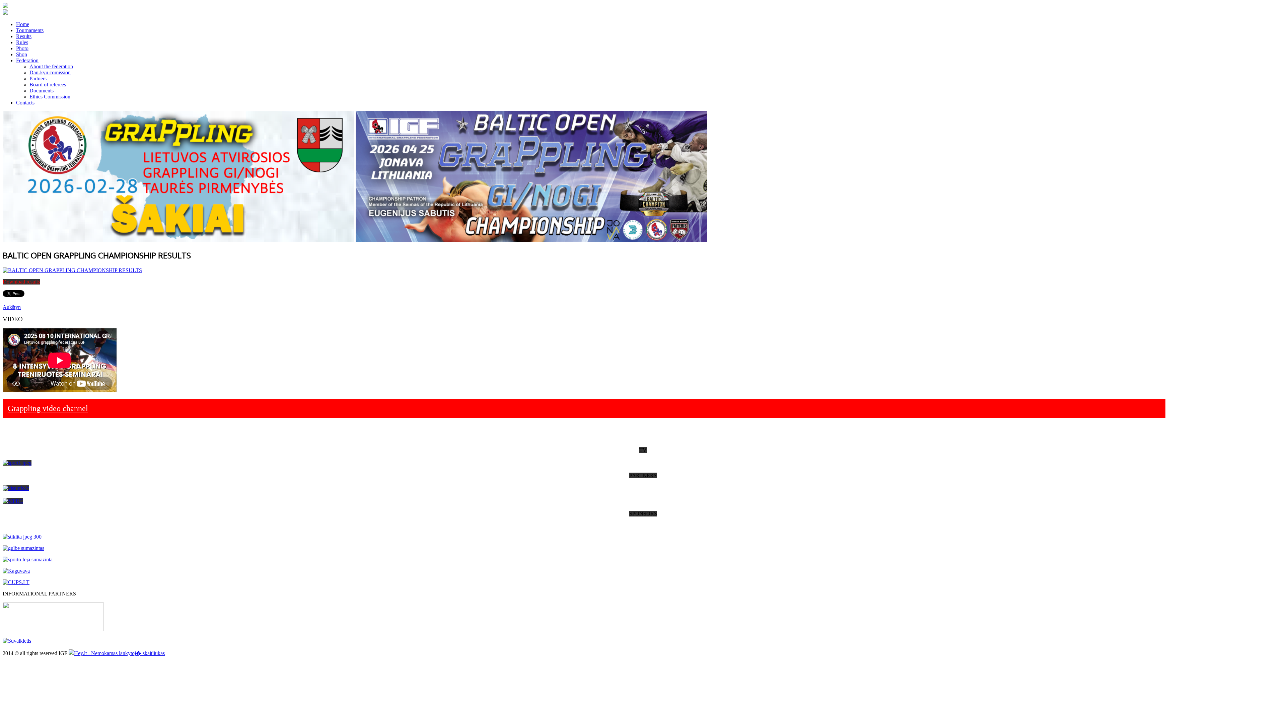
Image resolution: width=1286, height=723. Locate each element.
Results (23, 36)
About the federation (51, 66)
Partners (38, 78)
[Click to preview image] (72, 270)
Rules (22, 42)
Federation (27, 60)
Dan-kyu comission (50, 72)
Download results (21, 282)
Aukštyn (12, 307)
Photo (22, 48)
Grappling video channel (48, 408)
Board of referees (47, 84)
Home (22, 24)
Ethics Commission (49, 96)
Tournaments (30, 30)
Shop (21, 54)
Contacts (25, 102)
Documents (41, 90)
